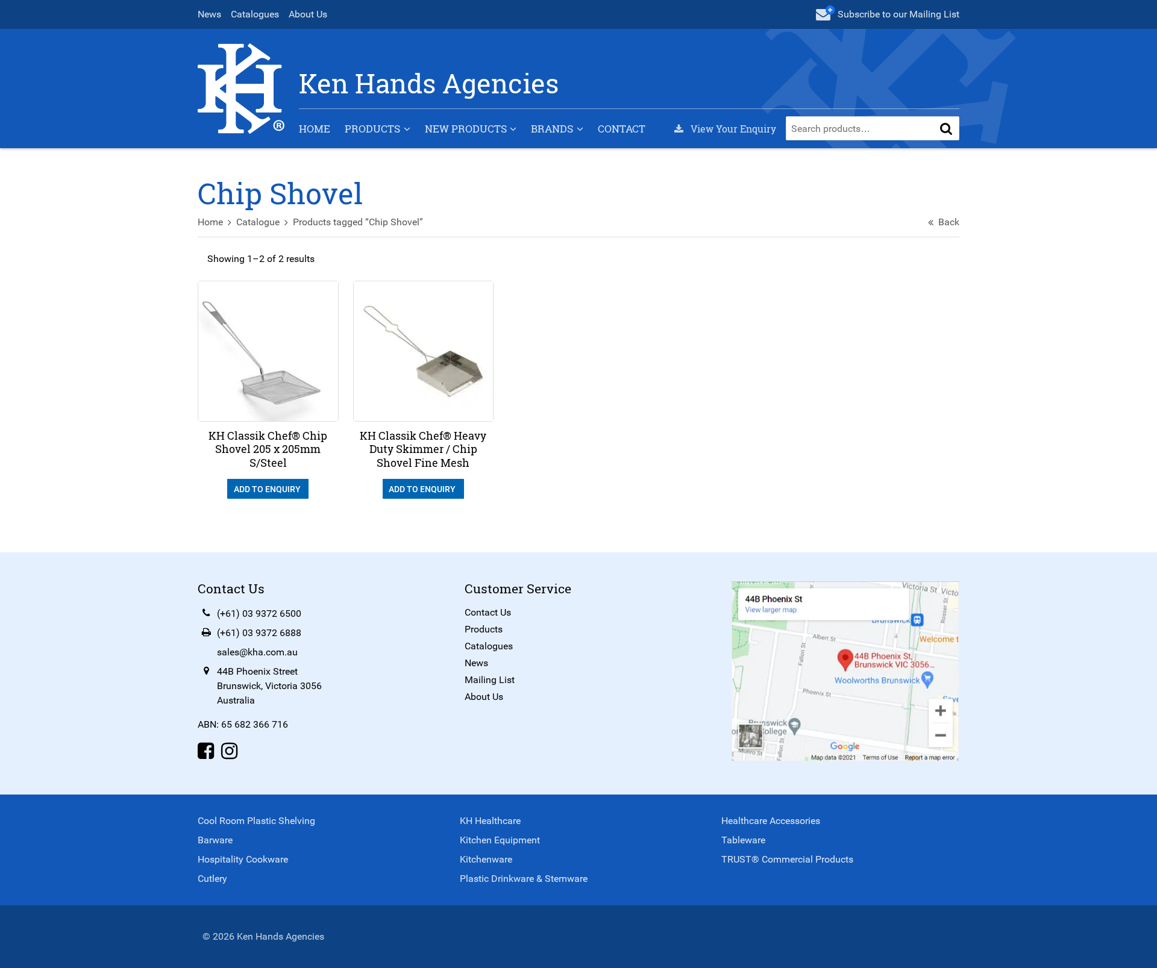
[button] (946, 128)
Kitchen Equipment (500, 840)
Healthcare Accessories (770, 820)
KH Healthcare (490, 820)
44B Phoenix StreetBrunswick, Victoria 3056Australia (269, 686)
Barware (215, 840)
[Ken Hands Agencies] (241, 87)
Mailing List (490, 679)
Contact (621, 129)
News (209, 14)
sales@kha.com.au (257, 652)
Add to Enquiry (268, 489)
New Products (466, 129)
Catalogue (258, 222)
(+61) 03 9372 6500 (259, 613)
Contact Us (488, 612)
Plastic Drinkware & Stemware (524, 878)
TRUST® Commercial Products (787, 859)
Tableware (743, 840)
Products (372, 129)
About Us (308, 14)
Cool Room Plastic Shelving (256, 820)
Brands (552, 129)
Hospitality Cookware (243, 859)
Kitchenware (486, 859)
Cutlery (212, 878)
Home (314, 129)
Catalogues (255, 14)
